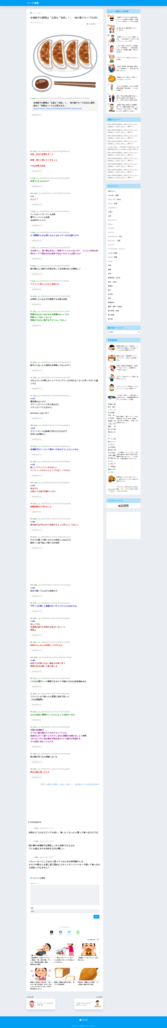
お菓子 (110, 212)
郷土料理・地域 (113, 311)
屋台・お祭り (112, 282)
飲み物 (110, 319)
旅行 (109, 290)
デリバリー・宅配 (114, 240)
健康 (109, 269)
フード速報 (33, 3)
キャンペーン (112, 220)
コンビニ (111, 228)
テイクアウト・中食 (115, 236)
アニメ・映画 (112, 203)
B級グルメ (111, 191)
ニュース (111, 245)
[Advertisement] (64, 134)
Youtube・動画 (113, 195)
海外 (109, 298)
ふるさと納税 (112, 253)
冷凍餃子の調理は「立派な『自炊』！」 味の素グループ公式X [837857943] (72, 784)
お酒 (109, 216)
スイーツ (111, 232)
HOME (84, 1020)
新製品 (110, 286)
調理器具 (111, 302)
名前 (31, 908)
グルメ (110, 224)
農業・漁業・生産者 (115, 306)
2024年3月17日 (44, 828)
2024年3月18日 (44, 841)
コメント (34, 883)
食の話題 (111, 315)
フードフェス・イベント (116, 249)
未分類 (110, 294)
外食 (109, 273)
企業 (97, 939)
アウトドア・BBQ (114, 199)
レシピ (110, 261)
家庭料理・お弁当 (114, 278)
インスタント (112, 207)
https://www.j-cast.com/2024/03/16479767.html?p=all (57, 108)
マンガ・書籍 (112, 257)
